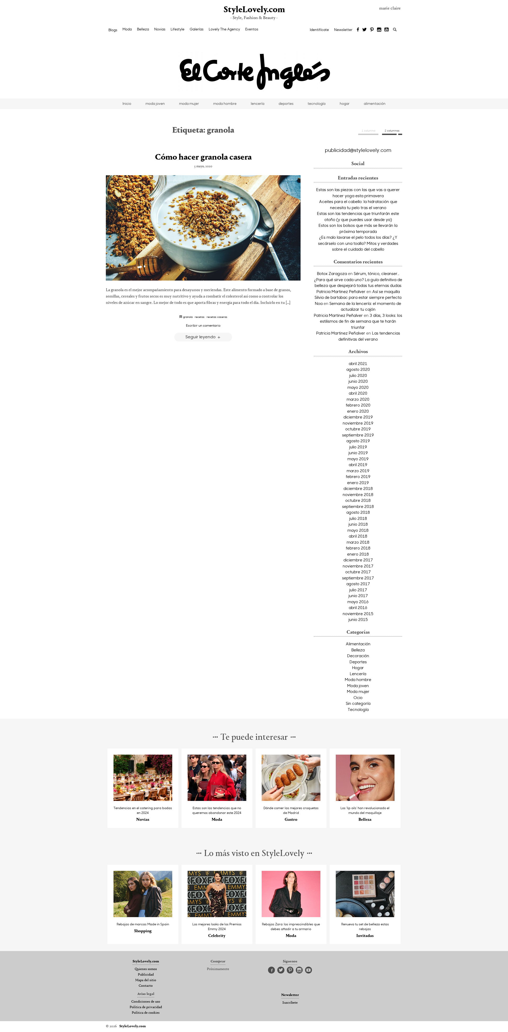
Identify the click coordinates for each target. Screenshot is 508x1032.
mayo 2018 (358, 530)
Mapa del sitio (145, 980)
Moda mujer (358, 691)
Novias (159, 29)
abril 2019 (358, 464)
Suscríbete (290, 1003)
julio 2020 (358, 375)
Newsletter (343, 29)
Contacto (146, 986)
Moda (127, 29)
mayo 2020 (358, 387)
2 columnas (392, 130)
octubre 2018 (358, 500)
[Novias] (143, 799)
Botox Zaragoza (332, 273)
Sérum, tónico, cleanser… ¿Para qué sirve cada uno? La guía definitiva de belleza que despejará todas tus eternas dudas (358, 279)
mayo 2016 (358, 601)
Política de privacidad (146, 1007)
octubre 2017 (358, 571)
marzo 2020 (358, 399)
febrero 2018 (358, 548)
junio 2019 (358, 452)
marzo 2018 (358, 542)
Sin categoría (358, 703)
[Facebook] (358, 30)
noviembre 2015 (358, 613)
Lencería (358, 673)
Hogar (358, 667)
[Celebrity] (217, 915)
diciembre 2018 (358, 488)
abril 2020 (358, 393)
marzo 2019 (358, 470)
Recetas (200, 317)
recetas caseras (217, 317)
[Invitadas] (365, 915)
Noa (319, 303)
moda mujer (189, 103)
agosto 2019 (358, 440)
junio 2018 (358, 524)
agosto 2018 (358, 512)
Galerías (196, 29)
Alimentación (358, 643)
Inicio (127, 103)
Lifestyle (177, 29)
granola (188, 317)
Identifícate (319, 29)
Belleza (143, 29)
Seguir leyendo (201, 336)
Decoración (358, 655)
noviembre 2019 (358, 423)
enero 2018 (358, 554)
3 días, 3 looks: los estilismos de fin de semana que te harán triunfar (361, 321)
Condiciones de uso (145, 1002)
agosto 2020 (358, 369)
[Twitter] (364, 30)
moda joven (155, 103)
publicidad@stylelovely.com (358, 149)
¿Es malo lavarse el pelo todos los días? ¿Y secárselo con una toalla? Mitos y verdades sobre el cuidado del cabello (358, 243)
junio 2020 (358, 381)
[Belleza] (365, 799)
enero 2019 (358, 482)
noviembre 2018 (358, 494)
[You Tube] (387, 30)
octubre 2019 (358, 428)
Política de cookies (146, 1013)
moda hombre (225, 103)
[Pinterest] (371, 30)
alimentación (374, 103)
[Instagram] (379, 30)
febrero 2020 (358, 405)
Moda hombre (358, 679)
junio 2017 (358, 595)
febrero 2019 (358, 476)
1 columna (368, 130)
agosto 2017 (358, 583)
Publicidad (146, 975)
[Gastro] (291, 799)
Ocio (357, 697)
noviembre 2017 (358, 566)
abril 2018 (358, 536)
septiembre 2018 (358, 506)
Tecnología (358, 709)
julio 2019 (358, 446)
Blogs (112, 30)
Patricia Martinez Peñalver (340, 291)
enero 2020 (358, 411)
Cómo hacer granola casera (203, 157)
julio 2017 (358, 589)
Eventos (251, 29)
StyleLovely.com (254, 10)
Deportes (358, 661)
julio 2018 (358, 518)
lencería (257, 103)
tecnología (316, 103)
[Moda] (217, 799)
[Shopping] (143, 915)
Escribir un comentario (203, 325)
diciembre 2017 (358, 559)
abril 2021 (358, 363)
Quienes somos (146, 969)
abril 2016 (358, 607)
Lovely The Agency (224, 29)
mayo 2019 (358, 458)
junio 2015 (358, 619)
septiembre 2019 (358, 435)
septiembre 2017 (358, 577)
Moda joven (358, 685)
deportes (286, 103)
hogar (345, 103)
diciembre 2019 (358, 417)
